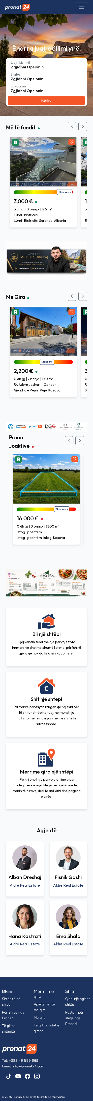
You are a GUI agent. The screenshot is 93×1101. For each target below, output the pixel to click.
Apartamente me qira (44, 1007)
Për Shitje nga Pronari (13, 1015)
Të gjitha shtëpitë (9, 1028)
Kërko (46, 100)
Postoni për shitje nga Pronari (74, 1018)
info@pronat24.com (28, 1066)
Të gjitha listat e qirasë (46, 1028)
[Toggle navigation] (81, 6)
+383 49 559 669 (23, 1060)
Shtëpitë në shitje (11, 1001)
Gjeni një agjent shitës (77, 1001)
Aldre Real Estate (25, 885)
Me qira (40, 1017)
